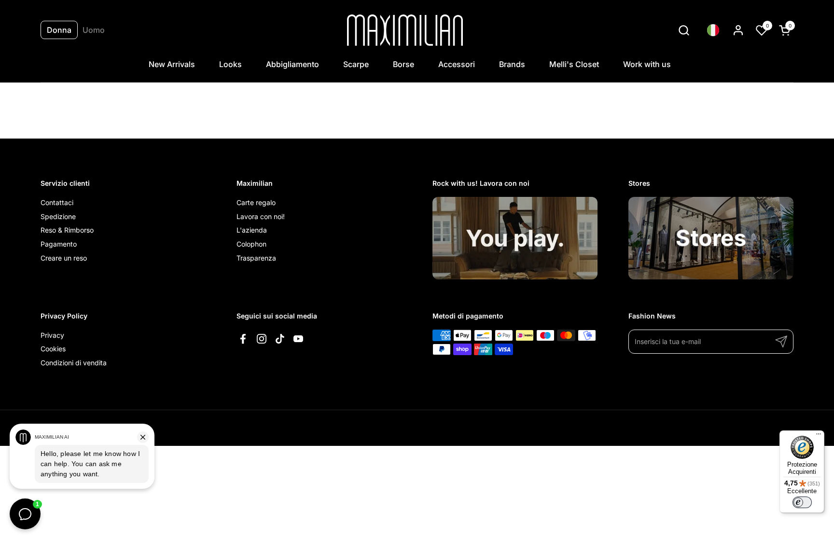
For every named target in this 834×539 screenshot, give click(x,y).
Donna (59, 30)
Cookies (53, 349)
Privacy (52, 335)
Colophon (251, 244)
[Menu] (818, 436)
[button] (684, 30)
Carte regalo (256, 202)
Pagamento (59, 244)
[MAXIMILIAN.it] (405, 30)
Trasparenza (256, 258)
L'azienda (251, 230)
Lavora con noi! (260, 216)
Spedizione (58, 216)
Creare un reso (64, 258)
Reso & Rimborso (67, 230)
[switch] (802, 502)
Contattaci (57, 202)
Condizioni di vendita (74, 363)
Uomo (94, 30)
